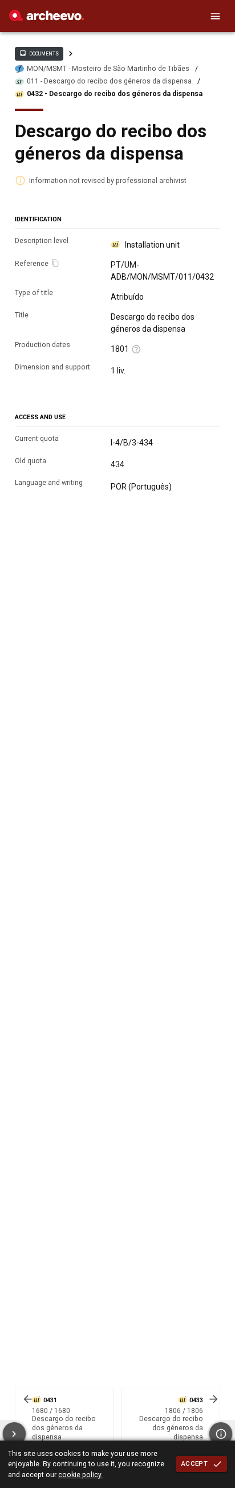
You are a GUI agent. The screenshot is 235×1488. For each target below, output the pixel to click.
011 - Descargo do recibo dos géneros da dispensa (109, 81)
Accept (194, 1463)
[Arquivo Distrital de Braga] (46, 18)
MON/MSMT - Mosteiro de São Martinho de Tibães (108, 69)
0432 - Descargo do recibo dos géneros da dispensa (114, 94)
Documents (38, 53)
